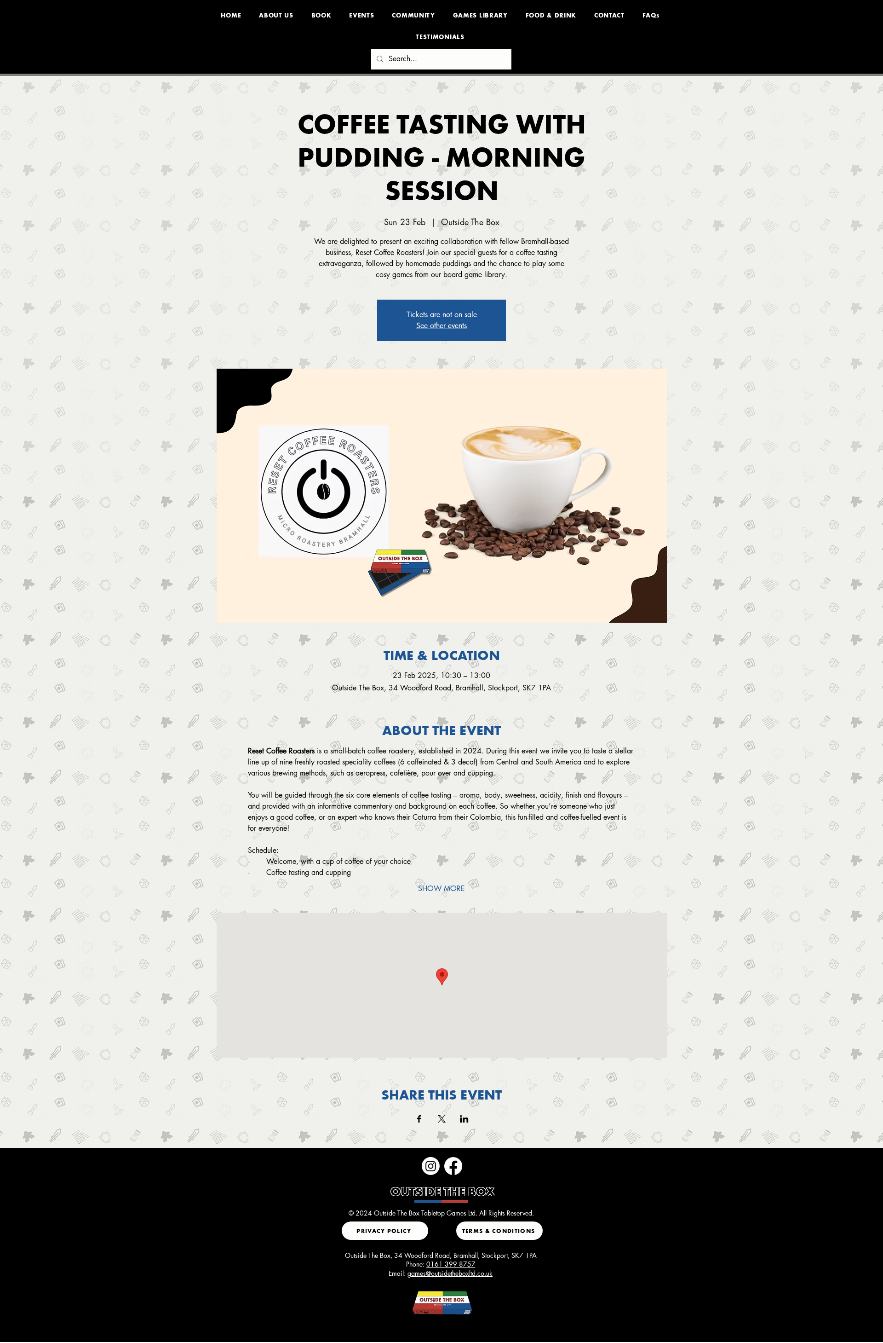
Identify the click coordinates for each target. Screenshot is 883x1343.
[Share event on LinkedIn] (464, 1119)
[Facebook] (453, 1166)
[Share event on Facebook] (419, 1119)
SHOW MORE (441, 888)
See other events (441, 325)
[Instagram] (431, 1166)
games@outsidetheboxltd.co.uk (450, 1273)
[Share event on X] (441, 1119)
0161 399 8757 (451, 1264)
